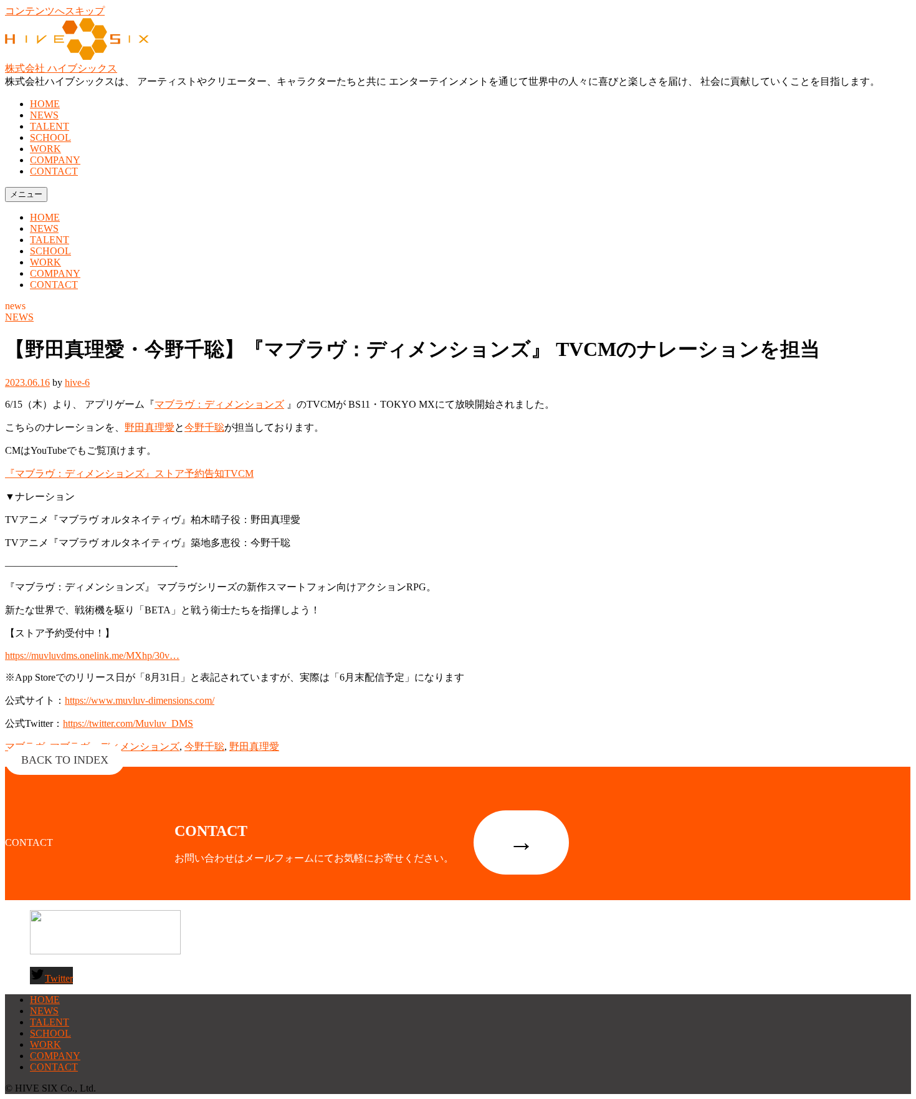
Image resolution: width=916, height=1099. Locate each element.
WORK (45, 148)
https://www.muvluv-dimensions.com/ (139, 700)
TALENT (49, 126)
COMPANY (55, 160)
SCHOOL (50, 137)
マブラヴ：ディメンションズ (219, 404)
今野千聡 (204, 427)
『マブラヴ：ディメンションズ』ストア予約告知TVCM (129, 473)
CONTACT (54, 171)
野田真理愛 (149, 427)
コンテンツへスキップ (55, 11)
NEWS (44, 115)
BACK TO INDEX (64, 760)
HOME (45, 103)
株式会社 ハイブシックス (61, 68)
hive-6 (77, 382)
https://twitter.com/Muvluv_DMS (128, 723)
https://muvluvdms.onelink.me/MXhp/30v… (92, 655)
